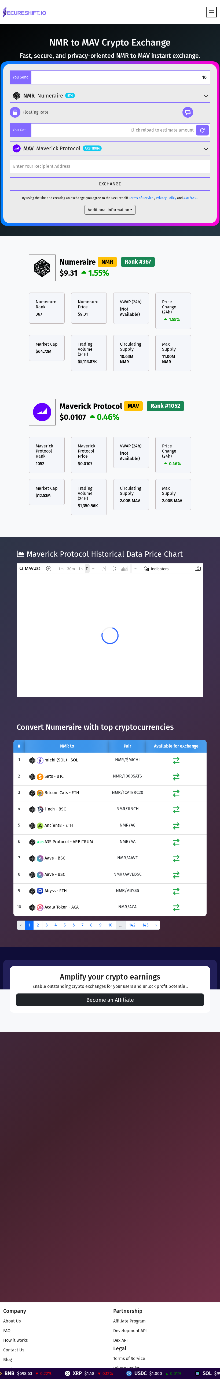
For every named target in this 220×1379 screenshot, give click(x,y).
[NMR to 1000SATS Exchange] (176, 778)
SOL (183, 1373)
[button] (29, 112)
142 (132, 925)
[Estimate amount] (202, 130)
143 (145, 925)
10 (110, 925)
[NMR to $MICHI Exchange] (176, 761)
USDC (117, 1373)
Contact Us (13, 1349)
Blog (7, 1359)
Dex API (120, 1340)
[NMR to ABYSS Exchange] (176, 892)
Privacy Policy (166, 198)
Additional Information (108, 209)
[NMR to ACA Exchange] (176, 908)
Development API (130, 1330)
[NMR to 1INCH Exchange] (176, 810)
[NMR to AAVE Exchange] (176, 859)
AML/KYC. (190, 198)
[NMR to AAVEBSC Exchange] (176, 876)
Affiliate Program (129, 1321)
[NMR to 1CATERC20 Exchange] (176, 794)
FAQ (6, 1330)
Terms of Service (141, 198)
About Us (12, 1321)
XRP (54, 1373)
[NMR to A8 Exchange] (176, 827)
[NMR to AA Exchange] (176, 843)
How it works (15, 1340)
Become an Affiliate (110, 1000)
